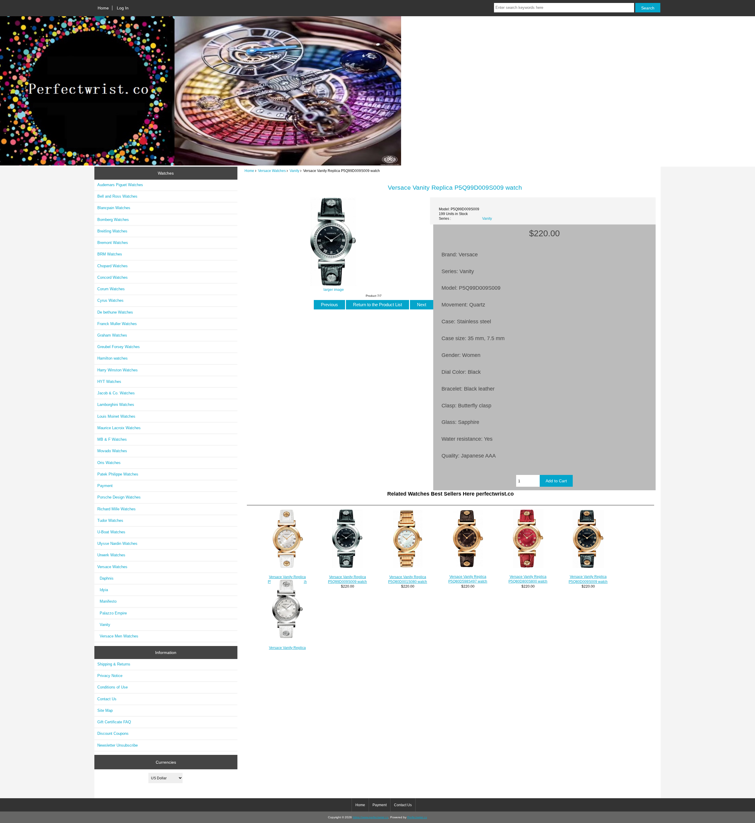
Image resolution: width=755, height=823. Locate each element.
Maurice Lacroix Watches (119, 428)
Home (103, 8)
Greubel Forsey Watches (118, 347)
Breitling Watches (112, 231)
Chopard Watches (112, 266)
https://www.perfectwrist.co (370, 817)
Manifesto (106, 601)
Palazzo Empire (112, 613)
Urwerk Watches (111, 555)
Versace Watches (272, 171)
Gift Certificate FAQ (114, 722)
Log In (123, 8)
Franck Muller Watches (117, 324)
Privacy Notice (109, 675)
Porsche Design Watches (119, 497)
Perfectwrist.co (417, 817)
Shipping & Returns (113, 664)
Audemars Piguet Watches (120, 185)
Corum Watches (111, 289)
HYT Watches (109, 381)
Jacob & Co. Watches (116, 393)
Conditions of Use (112, 687)
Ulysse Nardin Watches (117, 543)
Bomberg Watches (113, 219)
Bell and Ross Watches (117, 196)
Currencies (166, 762)
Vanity (294, 171)
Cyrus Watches (110, 300)
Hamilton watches (112, 358)
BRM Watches (109, 254)
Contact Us (106, 699)
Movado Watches (112, 451)
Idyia (102, 590)
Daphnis (105, 578)
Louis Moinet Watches (116, 416)
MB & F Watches (112, 439)
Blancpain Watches (113, 208)
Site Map (105, 710)
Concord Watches (112, 277)
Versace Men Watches (117, 636)
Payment (105, 485)
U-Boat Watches (111, 532)
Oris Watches (109, 462)
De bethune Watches (115, 312)
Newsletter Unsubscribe (117, 745)
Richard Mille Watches (116, 509)
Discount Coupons (113, 733)
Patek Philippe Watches (117, 474)
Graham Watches (112, 335)
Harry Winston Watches (117, 370)
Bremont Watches (112, 242)
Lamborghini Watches (115, 404)
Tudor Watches (110, 520)
